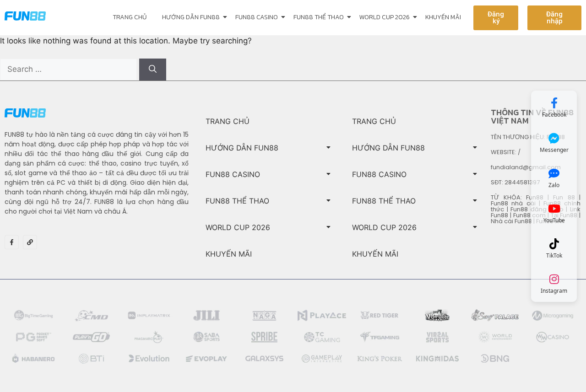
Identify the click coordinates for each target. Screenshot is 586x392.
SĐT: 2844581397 (515, 182)
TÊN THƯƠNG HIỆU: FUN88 (528, 137)
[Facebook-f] (12, 242)
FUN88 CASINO (256, 17)
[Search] (152, 70)
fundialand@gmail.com (526, 167)
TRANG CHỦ (129, 17)
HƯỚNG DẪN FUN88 (191, 17)
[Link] (30, 242)
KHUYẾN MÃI (443, 17)
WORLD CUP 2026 (384, 17)
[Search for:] (69, 69)
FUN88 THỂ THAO (318, 17)
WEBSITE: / (506, 152)
